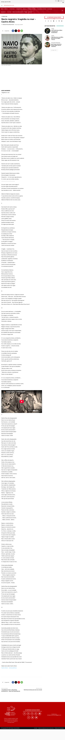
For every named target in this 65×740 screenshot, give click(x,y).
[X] (61, 1)
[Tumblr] (60, 1)
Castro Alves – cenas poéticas (9, 667)
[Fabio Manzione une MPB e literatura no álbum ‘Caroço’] (47, 38)
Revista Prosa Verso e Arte (8, 24)
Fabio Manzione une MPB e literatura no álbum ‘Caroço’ (57, 38)
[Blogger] (59, 21)
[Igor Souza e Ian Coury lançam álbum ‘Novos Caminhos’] (47, 45)
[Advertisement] (21, 78)
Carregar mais (53, 50)
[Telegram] (58, 1)
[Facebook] (55, 1)
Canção (52, 35)
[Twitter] (32, 713)
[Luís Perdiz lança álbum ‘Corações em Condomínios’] (47, 31)
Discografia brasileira (55, 42)
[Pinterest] (19, 31)
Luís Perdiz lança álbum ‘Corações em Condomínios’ (56, 31)
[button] (62, 10)
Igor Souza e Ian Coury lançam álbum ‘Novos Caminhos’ (56, 45)
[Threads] (63, 2)
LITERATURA (4, 16)
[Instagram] (57, 1)
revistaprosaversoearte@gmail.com (54, 715)
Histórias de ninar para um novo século (33, 689)
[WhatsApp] (63, 1)
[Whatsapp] (56, 21)
